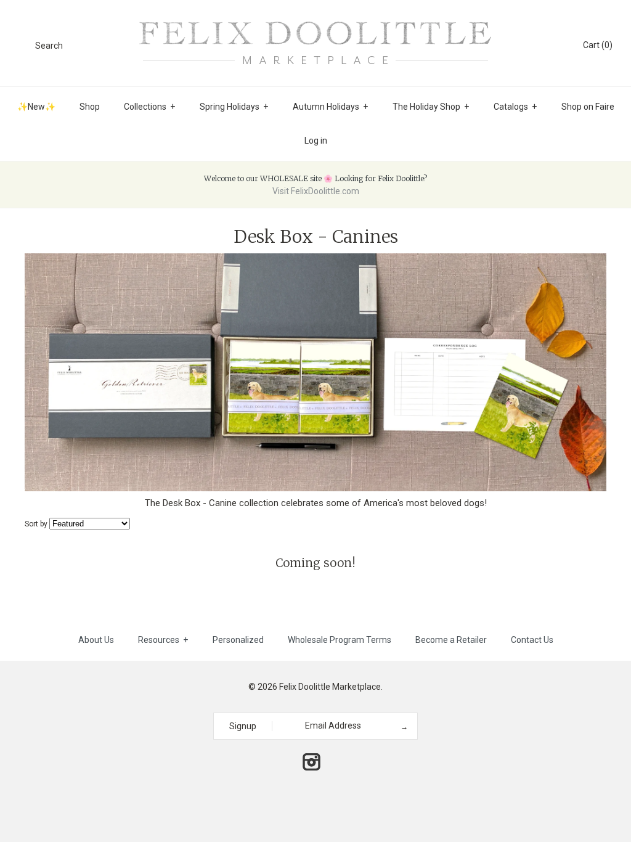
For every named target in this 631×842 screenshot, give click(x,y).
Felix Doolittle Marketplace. (331, 687)
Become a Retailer (451, 640)
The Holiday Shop (431, 107)
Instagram (311, 761)
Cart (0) (598, 45)
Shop (89, 107)
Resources (163, 640)
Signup (242, 726)
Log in (315, 140)
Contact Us (532, 640)
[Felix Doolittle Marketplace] (315, 19)
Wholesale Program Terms (339, 640)
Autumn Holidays (330, 107)
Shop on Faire (587, 107)
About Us (96, 640)
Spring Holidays (234, 107)
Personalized (238, 640)
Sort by (36, 524)
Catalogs (515, 107)
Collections (149, 107)
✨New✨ (36, 107)
